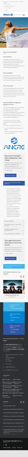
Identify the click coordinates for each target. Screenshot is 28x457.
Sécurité (14, 447)
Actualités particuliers (19, 393)
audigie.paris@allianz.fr (10, 6)
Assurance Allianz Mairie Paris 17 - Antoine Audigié (13, 2)
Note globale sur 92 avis (11, 370)
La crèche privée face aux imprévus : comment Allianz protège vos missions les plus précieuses (14, 412)
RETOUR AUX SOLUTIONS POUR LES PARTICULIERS (13, 266)
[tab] (14, 183)
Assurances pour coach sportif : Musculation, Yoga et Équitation (14, 409)
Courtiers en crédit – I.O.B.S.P (9, 405)
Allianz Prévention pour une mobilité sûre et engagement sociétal (14, 423)
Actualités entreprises (8, 393)
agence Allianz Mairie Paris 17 (12, 344)
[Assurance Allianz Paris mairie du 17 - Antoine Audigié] (13, 14)
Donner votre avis (18, 395)
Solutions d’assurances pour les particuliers (13, 431)
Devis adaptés (21, 349)
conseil (14, 347)
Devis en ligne (7, 379)
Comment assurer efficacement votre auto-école (13, 416)
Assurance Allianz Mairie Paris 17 (10, 429)
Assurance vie (6, 432)
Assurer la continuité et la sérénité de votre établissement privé (14, 419)
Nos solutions (17, 379)
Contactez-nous (16, 308)
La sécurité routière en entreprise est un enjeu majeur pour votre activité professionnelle (14, 426)
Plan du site (19, 447)
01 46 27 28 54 (7, 4)
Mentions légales (7, 447)
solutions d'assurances (12, 349)
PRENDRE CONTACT (14, 37)
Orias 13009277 (8, 8)
